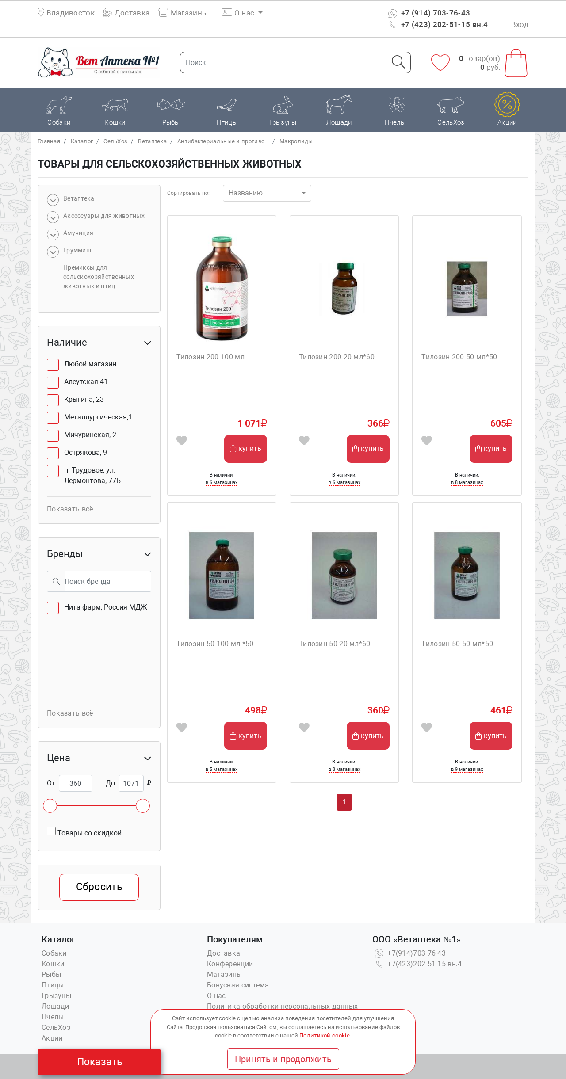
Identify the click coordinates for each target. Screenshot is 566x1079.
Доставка (131, 12)
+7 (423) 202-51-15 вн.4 (443, 24)
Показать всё (70, 509)
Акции (52, 1038)
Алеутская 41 (86, 381)
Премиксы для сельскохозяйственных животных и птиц (98, 277)
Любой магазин (90, 364)
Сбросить (99, 887)
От (51, 783)
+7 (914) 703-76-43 (434, 12)
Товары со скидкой (89, 833)
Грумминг (77, 250)
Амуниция (78, 232)
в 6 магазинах (221, 482)
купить (249, 448)
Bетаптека (152, 141)
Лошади (55, 1006)
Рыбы (51, 974)
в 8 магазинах (467, 482)
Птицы (53, 985)
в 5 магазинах (221, 769)
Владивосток (70, 12)
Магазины (188, 12)
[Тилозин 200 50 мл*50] (467, 288)
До (110, 783)
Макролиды (296, 141)
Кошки (53, 964)
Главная (49, 141)
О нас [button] (244, 12)
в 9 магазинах (467, 769)
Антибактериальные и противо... (223, 141)
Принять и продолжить (283, 1059)
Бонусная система (238, 985)
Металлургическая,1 (98, 417)
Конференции (230, 964)
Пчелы (53, 1017)
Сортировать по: (188, 193)
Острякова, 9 (85, 452)
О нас (216, 995)
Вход (519, 24)
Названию (246, 193)
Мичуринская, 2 (90, 435)
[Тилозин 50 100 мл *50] (222, 575)
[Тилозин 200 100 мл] (222, 288)
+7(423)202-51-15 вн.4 (424, 964)
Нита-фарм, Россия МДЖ (105, 607)
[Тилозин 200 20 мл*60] (344, 288)
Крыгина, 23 (84, 399)
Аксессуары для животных (104, 215)
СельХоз (115, 141)
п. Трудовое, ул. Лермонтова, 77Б (92, 475)
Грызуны (56, 995)
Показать (99, 1062)
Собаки (54, 953)
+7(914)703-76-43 (416, 953)
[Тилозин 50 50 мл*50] (467, 575)
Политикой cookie (324, 1035)
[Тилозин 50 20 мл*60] (344, 575)
